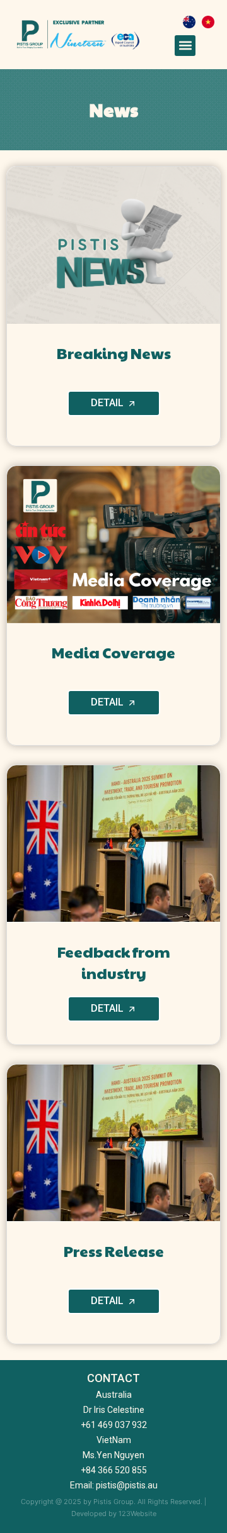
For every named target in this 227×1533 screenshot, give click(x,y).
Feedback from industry (113, 962)
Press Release (114, 1250)
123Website (137, 1513)
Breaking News (114, 352)
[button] (185, 45)
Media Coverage (113, 652)
